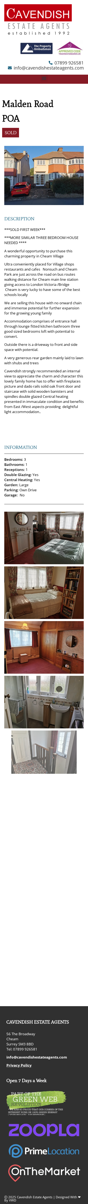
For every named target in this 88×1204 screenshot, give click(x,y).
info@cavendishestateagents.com (36, 1057)
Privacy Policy (19, 1065)
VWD (12, 1200)
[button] (44, 78)
